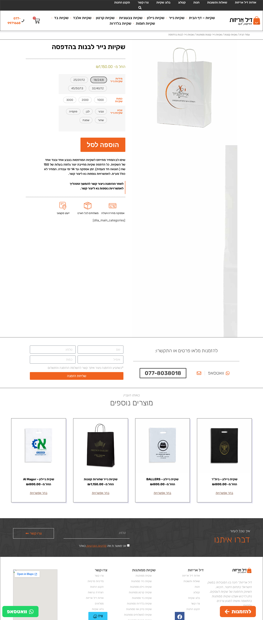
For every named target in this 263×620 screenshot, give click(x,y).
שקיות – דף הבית (202, 18)
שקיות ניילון (155, 18)
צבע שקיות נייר (116, 111)
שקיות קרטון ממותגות (140, 592)
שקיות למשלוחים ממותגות (138, 614)
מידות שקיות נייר (116, 80)
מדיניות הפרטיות (96, 545)
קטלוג (182, 2)
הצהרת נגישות (96, 592)
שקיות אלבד (82, 18)
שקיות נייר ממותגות (141, 581)
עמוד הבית (244, 34)
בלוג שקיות (163, 2)
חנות (196, 2)
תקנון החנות (122, 2)
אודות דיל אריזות (245, 2)
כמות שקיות (118, 100)
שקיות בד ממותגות (142, 598)
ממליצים (99, 603)
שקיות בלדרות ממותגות (139, 603)
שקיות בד (61, 18)
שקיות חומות (145, 23)
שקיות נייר (176, 18)
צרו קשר (143, 2)
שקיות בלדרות (120, 23)
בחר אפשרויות (224, 493)
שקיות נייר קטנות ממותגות (209, 34)
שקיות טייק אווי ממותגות (139, 609)
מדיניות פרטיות (96, 581)
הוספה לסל (103, 145)
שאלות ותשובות (217, 2)
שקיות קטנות (230, 34)
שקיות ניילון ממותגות (141, 586)
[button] (140, 8)
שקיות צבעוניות (130, 18)
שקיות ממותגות (144, 575)
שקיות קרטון (105, 18)
